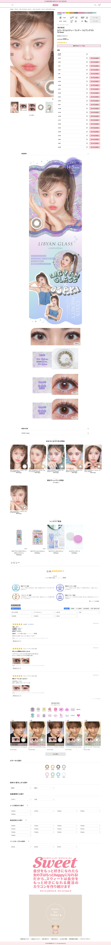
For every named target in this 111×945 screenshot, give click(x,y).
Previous (12, 54)
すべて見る (55, 482)
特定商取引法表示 (73, 939)
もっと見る (55, 754)
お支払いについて (35, 939)
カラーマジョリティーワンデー (25, 9)
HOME (11, 9)
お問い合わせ (54, 939)
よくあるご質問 (63, 939)
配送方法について (25, 939)
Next (51, 54)
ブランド (16, 9)
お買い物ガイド (45, 939)
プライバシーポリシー (85, 939)
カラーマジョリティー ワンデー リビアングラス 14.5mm (30, 665)
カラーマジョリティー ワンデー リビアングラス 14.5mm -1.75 (31, 638)
